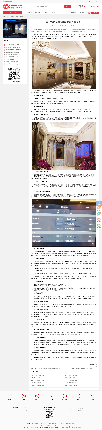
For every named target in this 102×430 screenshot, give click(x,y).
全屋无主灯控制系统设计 (11, 61)
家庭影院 (49, 423)
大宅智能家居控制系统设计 (12, 52)
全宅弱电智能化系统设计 (38, 385)
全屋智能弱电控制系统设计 (72, 385)
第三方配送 (71, 410)
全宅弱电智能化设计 (10, 59)
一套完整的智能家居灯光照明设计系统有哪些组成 (47, 368)
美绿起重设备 (43, 423)
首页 (12, 16)
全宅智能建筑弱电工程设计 (72, 380)
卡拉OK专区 (64, 12)
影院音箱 (37, 12)
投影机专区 (55, 12)
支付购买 (48, 425)
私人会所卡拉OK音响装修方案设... (14, 47)
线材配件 (81, 12)
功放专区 (45, 12)
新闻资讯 (16, 16)
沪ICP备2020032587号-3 (64, 427)
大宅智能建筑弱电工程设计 (39, 380)
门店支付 (27, 410)
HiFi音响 (73, 12)
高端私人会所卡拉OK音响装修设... (14, 54)
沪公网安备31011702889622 (76, 427)
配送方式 (54, 425)
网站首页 (29, 12)
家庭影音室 (55, 423)
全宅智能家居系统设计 (37, 382)
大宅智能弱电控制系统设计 (12, 45)
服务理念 (80, 408)
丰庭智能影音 (35, 423)
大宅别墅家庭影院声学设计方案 (13, 49)
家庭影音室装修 (70, 423)
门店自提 (70, 408)
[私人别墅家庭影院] (15, 19)
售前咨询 (99, 210)
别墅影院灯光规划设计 (70, 382)
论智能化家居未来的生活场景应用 (84, 368)
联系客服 (80, 410)
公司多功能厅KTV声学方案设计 (13, 64)
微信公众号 (93, 1)
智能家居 (22, 16)
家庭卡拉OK (62, 423)
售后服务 (59, 425)
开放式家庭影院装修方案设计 (12, 56)
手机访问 (95, 12)
